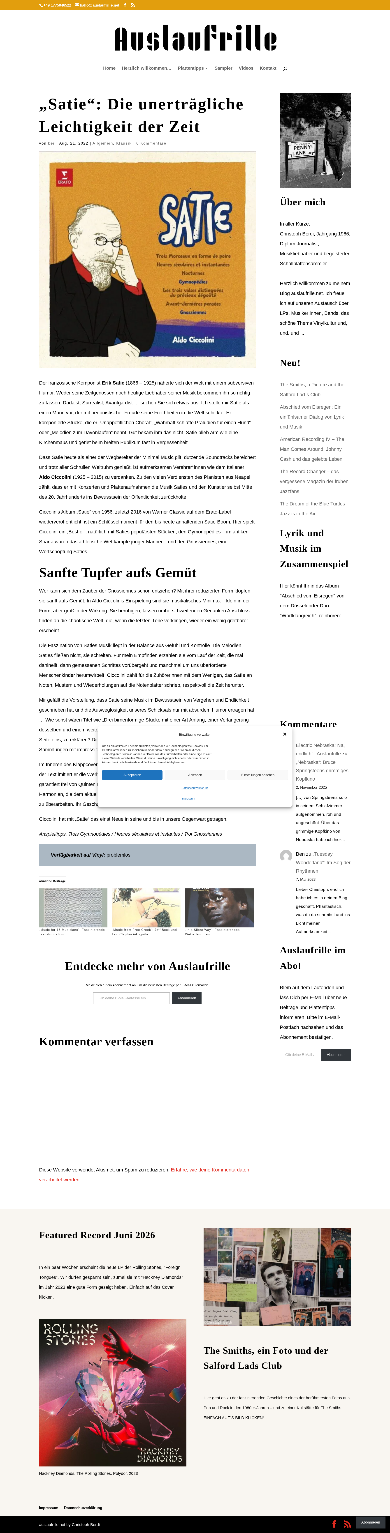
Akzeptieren (132, 775)
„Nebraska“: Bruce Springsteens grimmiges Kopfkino (322, 770)
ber (51, 143)
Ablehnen (195, 775)
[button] (285, 734)
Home (109, 69)
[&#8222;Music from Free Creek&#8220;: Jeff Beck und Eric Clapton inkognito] (146, 908)
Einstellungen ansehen (257, 775)
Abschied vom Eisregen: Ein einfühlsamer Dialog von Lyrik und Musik (312, 417)
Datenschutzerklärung (195, 788)
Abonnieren (186, 998)
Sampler (223, 69)
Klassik (124, 143)
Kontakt (268, 69)
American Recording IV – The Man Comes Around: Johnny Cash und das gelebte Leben (312, 449)
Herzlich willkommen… (147, 69)
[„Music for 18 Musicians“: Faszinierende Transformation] (73, 908)
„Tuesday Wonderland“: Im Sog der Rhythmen (323, 862)
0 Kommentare (151, 143)
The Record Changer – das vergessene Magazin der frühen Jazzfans (314, 481)
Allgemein (103, 143)
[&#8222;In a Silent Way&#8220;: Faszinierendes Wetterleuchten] (219, 908)
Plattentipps (191, 69)
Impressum (188, 798)
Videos (246, 69)
